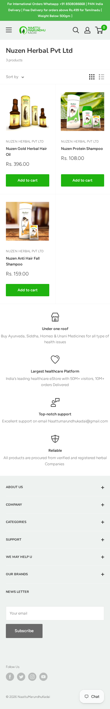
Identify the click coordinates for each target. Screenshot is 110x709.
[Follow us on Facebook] (10, 677)
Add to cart (28, 180)
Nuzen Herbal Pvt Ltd (25, 141)
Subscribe (24, 630)
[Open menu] (9, 30)
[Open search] (76, 30)
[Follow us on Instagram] (32, 677)
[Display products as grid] (91, 76)
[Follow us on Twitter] (21, 677)
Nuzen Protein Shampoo (82, 148)
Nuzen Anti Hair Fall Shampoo (23, 261)
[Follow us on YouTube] (43, 677)
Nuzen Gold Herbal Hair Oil (26, 151)
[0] (99, 30)
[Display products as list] (101, 76)
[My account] (87, 30)
